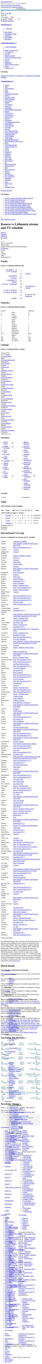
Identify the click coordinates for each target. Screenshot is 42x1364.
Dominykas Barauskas (27, 463)
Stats (2, 252)
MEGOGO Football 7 (20, 912)
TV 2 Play (16, 794)
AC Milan (12, 1083)
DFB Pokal (12, 1029)
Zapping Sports (13, 1327)
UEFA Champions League (13, 57)
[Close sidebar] (1, 218)
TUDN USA (13, 1253)
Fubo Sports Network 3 (28, 920)
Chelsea (11, 1064)
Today (11, 978)
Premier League (13, 1015)
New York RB (27, 1167)
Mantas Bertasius (26, 443)
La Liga (11, 1017)
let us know (16, 961)
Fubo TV (36, 1001)
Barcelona (12, 1075)
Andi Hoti (7, 461)
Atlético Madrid (13, 1078)
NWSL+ (11, 1311)
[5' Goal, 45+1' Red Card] (7, 384)
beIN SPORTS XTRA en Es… (14, 141)
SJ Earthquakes (28, 1190)
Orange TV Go (18, 825)
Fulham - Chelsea (29, 1239)
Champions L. (9, 1338)
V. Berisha (14, 281)
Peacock (11, 1269)
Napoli (11, 1085)
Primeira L (8, 1358)
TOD (18, 545)
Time (12, 17)
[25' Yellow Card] (5, 413)
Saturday (11, 982)
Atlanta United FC (16, 1131)
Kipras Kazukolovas (28, 459)
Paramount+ (12, 1248)
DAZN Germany (18, 679)
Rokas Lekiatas (26, 451)
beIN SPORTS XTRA (16, 1279)
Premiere (11, 1313)
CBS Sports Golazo (15, 1285)
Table (2, 255)
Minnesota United (29, 1203)
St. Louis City (27, 1194)
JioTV (21, 698)
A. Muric (14, 298)
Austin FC (14, 1158)
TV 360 (15, 926)
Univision (12, 1267)
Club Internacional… (16, 1109)
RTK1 (15, 721)
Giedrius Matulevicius (28, 467)
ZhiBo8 (25, 620)
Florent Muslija (6, 464)
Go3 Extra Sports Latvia (20, 727)
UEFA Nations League (8, 219)
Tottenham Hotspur (15, 1071)
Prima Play (34, 825)
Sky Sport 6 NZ (18, 622)
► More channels (6, 190)
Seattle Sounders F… (17, 1154)
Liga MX (11, 1040)
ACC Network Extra (15, 1270)
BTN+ (11, 1283)
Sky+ (26, 765)
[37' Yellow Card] (6, 377)
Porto (10, 1089)
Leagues (7, 991)
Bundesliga (12, 1020)
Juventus (11, 1080)
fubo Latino (12, 1299)
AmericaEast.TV (14, 1274)
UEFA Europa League (12, 64)
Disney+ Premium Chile (20, 585)
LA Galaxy (14, 1151)
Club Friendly (13, 1048)
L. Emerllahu (10, 280)
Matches (7, 970)
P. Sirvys (28, 273)
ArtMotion (20, 721)
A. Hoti (5, 290)
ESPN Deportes (13, 1239)
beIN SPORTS (13, 1228)
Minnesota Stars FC (17, 1153)
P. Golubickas (29, 286)
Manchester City (14, 1068)
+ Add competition (10, 47)
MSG (10, 1307)
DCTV (11, 1290)
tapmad (21, 572)
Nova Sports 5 (17, 683)
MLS (6, 1346)
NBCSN (11, 1258)
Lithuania (4, 234)
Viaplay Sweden (18, 875)
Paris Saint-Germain (15, 1094)
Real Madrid (12, 1076)
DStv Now (16, 547)
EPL (6, 1349)
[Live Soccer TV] (6, 1)
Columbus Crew (29, 1175)
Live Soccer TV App (28, 1300)
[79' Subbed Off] (6, 374)
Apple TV (12, 1246)
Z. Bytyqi (5, 284)
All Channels (9, 1330)
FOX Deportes (13, 1265)
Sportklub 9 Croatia (19, 635)
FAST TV (16, 558)
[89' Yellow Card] (6, 356)
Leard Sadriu (6, 457)
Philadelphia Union (17, 1128)
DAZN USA (13, 1256)
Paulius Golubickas (27, 475)
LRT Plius (16, 744)
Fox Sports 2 (13, 1244)
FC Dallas (13, 1142)
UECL (7, 1342)
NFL (28, 1327)
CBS (10, 1230)
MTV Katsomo (18, 672)
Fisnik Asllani (6, 476)
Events (3, 250)
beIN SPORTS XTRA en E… (18, 1281)
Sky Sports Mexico (19, 765)
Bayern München (14, 1090)
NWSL (11, 1002)
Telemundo (12, 1260)
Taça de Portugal (14, 1027)
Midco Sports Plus (14, 1304)
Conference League (15, 1013)
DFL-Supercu (9, 1360)
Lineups (3, 254)
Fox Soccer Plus (14, 1237)
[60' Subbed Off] (6, 402)
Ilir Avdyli (7, 454)
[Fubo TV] (4, 76)
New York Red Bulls (16, 1119)
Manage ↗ (8, 25)
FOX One (12, 1297)
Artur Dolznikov (27, 480)
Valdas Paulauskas (27, 484)
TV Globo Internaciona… (17, 1262)
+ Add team (8, 28)
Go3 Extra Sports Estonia (21, 664)
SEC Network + (14, 1316)
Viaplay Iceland (18, 696)
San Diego (27, 1208)
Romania (8, 515)
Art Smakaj (6, 472)
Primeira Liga (13, 1024)
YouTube (22, 700)
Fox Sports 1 (13, 1241)
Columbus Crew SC (17, 1126)
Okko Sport (16, 577)
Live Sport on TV (27, 1325)
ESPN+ (11, 1242)
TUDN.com (12, 1323)
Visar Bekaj (5, 451)
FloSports (12, 1295)
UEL (6, 1340)
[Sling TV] (12, 76)
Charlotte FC (14, 1116)
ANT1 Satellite (13, 1276)
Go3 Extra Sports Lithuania (28, 744)
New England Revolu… (17, 1112)
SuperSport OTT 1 (26, 547)
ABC (10, 1227)
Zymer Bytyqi (6, 443)
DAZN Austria (17, 564)
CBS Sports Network (15, 1234)
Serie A (11, 1019)
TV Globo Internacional (12, 122)
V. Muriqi (14, 271)
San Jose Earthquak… (17, 1140)
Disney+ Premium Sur (20, 625)
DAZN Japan (17, 711)
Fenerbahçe (12, 1096)
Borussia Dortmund (15, 1092)
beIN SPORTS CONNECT (21, 543)
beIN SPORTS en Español (13, 110)
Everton (11, 1073)
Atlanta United (28, 1182)
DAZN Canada (18, 602)
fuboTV (11, 1251)
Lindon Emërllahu (7, 447)
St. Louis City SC (15, 1144)
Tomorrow (12, 980)
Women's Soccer (27, 1299)
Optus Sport (17, 562)
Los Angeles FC (15, 1138)
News (6, 1333)
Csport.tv (16, 549)
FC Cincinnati (14, 1114)
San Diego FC (15, 1156)
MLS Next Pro (13, 1306)
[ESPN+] (4, 77)
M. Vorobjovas (30, 295)
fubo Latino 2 (13, 1300)
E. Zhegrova (13, 290)
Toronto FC (14, 1124)
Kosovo (3, 232)
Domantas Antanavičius (28, 471)
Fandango (12, 1293)
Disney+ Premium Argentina (22, 556)
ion (10, 1302)
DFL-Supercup (13, 1026)
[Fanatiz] (37, 76)
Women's (7, 1335)
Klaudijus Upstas (27, 455)
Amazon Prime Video (15, 1272)
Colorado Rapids (15, 1146)
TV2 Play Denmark (19, 639)
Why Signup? (30, 1107)
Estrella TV (12, 1292)
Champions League (15, 1010)
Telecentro (12, 1318)
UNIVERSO (13, 1263)
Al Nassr (11, 1097)
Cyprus (8, 520)
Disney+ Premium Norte (20, 633)
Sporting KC (28, 1211)
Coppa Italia (12, 1031)
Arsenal (11, 1062)
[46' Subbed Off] (6, 381)
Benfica (11, 1087)
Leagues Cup (13, 1039)
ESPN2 (11, 1235)
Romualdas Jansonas (27, 488)
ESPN (11, 1232)
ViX (10, 1325)
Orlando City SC (16, 1123)
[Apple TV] (20, 76)
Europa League (13, 1012)
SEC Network (13, 1314)
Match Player (17, 815)
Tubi (10, 1321)
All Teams (8, 1163)
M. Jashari (4, 238)
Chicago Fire (14, 1110)
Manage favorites (7, 21)
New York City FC (16, 1117)
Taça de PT (8, 1361)
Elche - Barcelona (29, 1237)
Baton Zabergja (6, 468)
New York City (28, 1166)
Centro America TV (15, 1286)
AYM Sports (13, 1278)
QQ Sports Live (18, 620)
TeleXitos (12, 1320)
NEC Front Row (14, 1309)
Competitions (5, 43)
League (5, 17)
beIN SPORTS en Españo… (17, 1249)
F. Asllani (7, 292)
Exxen (15, 901)
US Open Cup (13, 1000)
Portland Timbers (15, 1149)
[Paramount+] (29, 76)
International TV (6, 257)
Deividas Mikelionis (27, 447)
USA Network (13, 1255)
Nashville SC (14, 1107)
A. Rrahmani (13, 284)
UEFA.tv (16, 700)
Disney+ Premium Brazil (21, 590)
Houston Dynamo (15, 1135)
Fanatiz (11, 1225)
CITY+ (11, 1288)
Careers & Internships (29, 1309)
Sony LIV (16, 572)
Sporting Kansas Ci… (17, 1160)
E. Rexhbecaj (12, 276)
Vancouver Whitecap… (17, 1137)
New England (27, 1160)
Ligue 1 (11, 1022)
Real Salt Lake (14, 1147)
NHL (32, 1327)
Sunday (11, 983)
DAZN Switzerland (19, 877)
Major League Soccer (15, 999)
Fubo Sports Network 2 (28, 1023)
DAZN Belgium (18, 579)
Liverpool (12, 1066)
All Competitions (10, 1051)
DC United (13, 1121)
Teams (7, 1055)
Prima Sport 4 (27, 825)
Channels (7, 1166)
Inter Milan (12, 1082)
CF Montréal (15, 1130)
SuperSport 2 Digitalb (20, 541)
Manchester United (14, 1069)
